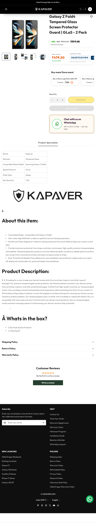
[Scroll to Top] (91, 509)
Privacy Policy (55, 474)
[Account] (85, 9)
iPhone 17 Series (8, 478)
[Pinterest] (38, 505)
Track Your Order (57, 418)
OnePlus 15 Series (9, 474)
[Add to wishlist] (91, 16)
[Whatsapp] (58, 505)
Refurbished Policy (57, 469)
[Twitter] (50, 505)
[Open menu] (6, 9)
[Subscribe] (43, 422)
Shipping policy (56, 457)
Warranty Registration (59, 423)
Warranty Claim (56, 427)
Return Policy (55, 461)
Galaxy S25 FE (8, 482)
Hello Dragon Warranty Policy (62, 487)
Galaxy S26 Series (9, 469)
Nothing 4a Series (9, 461)
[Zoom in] (41, 19)
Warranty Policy (56, 465)
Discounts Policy (56, 478)
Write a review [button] (48, 382)
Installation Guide (57, 436)
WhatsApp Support (58, 444)
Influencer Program (58, 431)
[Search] (81, 9)
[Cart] (90, 9)
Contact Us (54, 414)
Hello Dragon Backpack (11, 457)
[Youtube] (54, 505)
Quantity (53, 94)
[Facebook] (42, 505)
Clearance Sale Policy (58, 482)
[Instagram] (46, 505)
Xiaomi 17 (6, 465)
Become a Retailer (57, 440)
